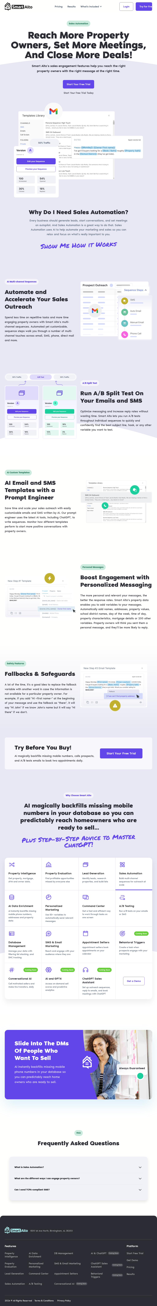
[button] (91, 6)
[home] (18, 6)
